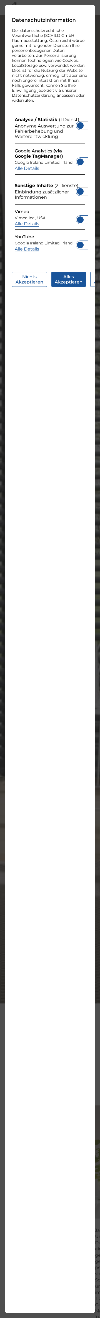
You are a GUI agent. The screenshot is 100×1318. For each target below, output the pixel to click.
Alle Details (27, 168)
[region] (50, 187)
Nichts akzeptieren (29, 279)
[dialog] (50, 659)
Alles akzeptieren (68, 279)
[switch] (80, 124)
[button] (80, 125)
